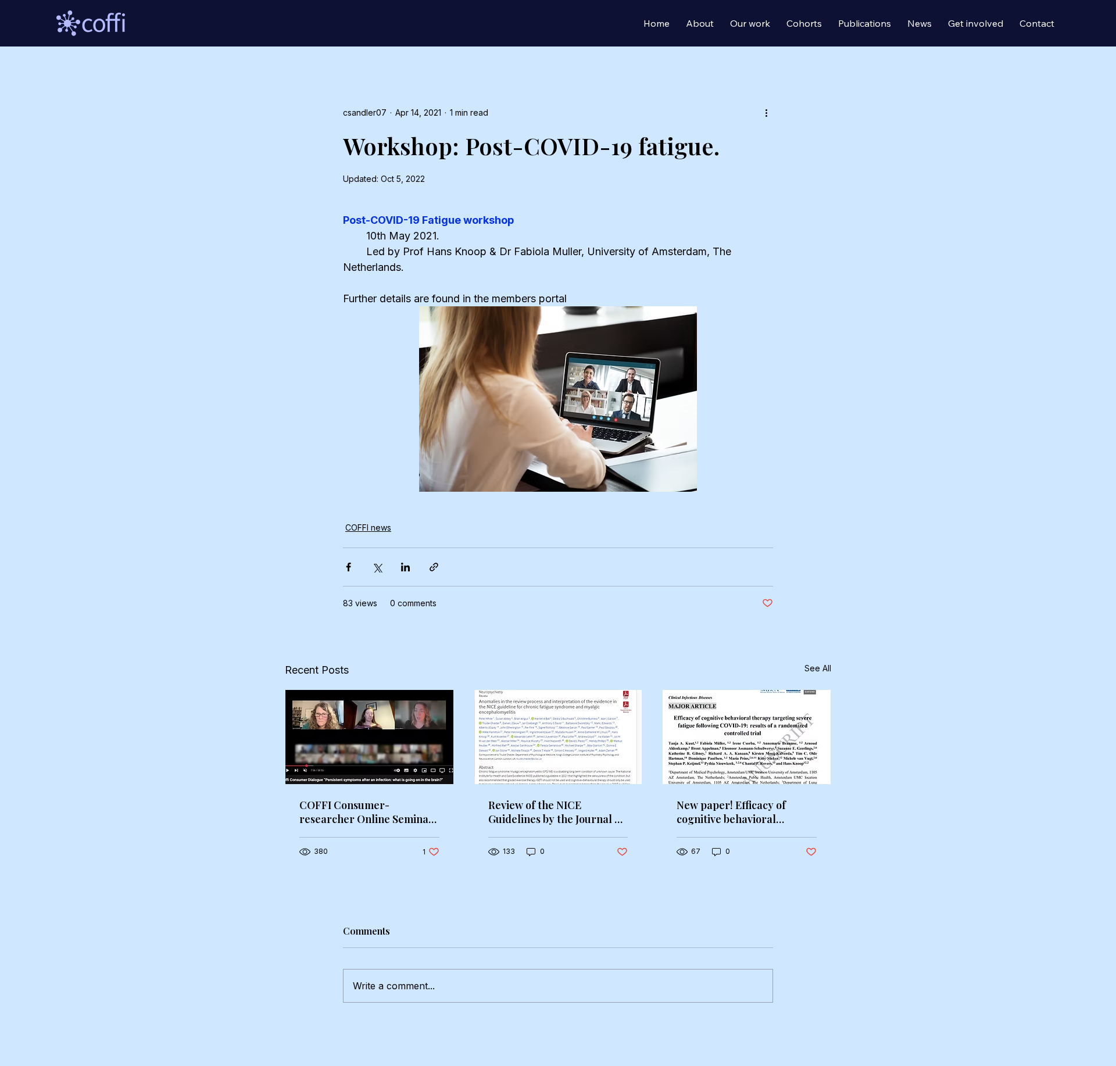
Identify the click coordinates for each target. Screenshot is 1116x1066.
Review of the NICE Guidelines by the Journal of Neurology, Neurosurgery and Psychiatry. (556, 812)
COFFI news (368, 527)
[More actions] (766, 112)
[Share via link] (433, 567)
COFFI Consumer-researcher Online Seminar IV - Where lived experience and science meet (367, 812)
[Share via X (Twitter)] (376, 567)
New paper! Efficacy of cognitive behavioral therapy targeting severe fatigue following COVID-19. (745, 812)
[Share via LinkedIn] (405, 567)
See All (817, 668)
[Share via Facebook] (348, 567)
